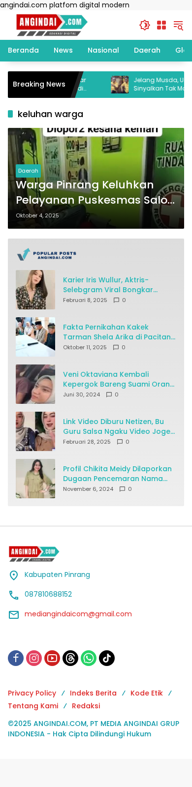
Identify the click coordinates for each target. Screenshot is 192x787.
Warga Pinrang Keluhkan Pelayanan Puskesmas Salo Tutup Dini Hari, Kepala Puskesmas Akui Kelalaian (91, 193)
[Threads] (70, 658)
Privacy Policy (32, 693)
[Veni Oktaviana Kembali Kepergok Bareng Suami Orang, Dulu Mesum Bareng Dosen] (35, 384)
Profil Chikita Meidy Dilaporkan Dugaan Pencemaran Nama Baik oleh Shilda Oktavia (117, 474)
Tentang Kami (33, 706)
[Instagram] (34, 658)
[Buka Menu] (161, 25)
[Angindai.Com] (68, 25)
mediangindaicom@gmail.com (78, 614)
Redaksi (86, 706)
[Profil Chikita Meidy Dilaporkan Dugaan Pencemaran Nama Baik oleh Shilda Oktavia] (35, 478)
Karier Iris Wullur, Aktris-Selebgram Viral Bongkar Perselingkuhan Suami (108, 285)
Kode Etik (146, 693)
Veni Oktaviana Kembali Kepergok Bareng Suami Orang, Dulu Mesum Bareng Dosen (119, 379)
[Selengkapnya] (96, 254)
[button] (145, 25)
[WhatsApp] (88, 658)
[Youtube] (52, 658)
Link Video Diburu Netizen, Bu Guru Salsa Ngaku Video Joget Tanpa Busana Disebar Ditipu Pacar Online (118, 426)
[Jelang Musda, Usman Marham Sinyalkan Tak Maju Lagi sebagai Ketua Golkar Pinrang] (107, 84)
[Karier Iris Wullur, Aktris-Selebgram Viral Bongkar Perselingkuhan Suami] (35, 289)
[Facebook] (16, 658)
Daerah (28, 171)
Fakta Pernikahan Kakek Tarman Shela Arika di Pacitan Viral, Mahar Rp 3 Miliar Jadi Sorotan (117, 332)
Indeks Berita (93, 693)
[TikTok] (107, 658)
